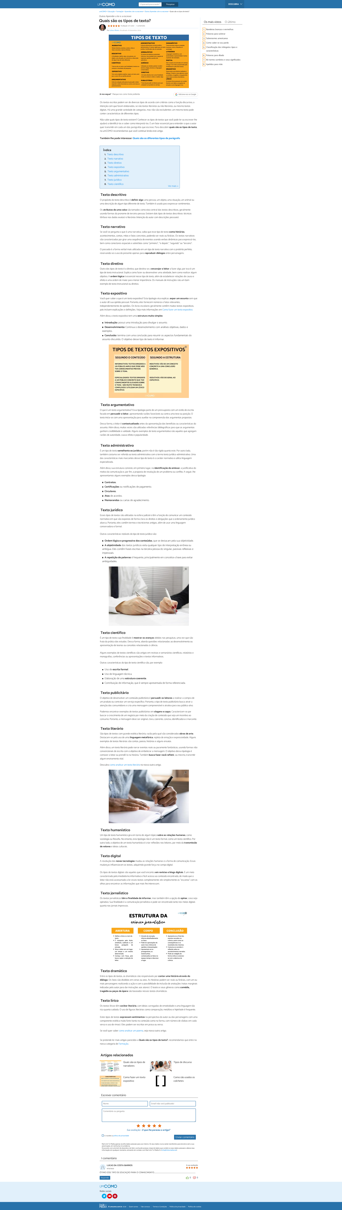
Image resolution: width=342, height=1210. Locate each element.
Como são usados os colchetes (184, 1079)
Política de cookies (194, 1207)
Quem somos (133, 1207)
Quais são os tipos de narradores (134, 1064)
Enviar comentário (185, 1137)
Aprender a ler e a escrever (134, 11)
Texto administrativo (118, 176)
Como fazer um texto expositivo (134, 1079)
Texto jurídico (114, 180)
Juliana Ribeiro (114, 30)
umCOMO (102, 11)
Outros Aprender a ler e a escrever (156, 11)
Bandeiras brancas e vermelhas (219, 29)
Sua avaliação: (134, 1130)
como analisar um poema (131, 1031)
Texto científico (115, 184)
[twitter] (104, 1196)
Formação (119, 11)
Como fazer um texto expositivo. (177, 310)
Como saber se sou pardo (217, 43)
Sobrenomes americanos (217, 38)
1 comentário (140, 26)
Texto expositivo (116, 167)
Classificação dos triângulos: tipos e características (221, 49)
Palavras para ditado (215, 55)
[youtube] (109, 1196)
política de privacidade (121, 1135)
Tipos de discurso (183, 1062)
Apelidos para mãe (214, 64)
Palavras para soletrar (215, 34)
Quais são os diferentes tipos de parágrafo (156, 138)
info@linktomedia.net (169, 1150)
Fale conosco (145, 1207)
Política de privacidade (177, 1207)
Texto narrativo (115, 159)
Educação (111, 11)
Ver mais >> (173, 186)
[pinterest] (114, 1196)
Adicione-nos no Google (187, 94)
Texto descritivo (115, 154)
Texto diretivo (114, 163)
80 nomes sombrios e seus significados (223, 60)
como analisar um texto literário (125, 765)
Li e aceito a (116, 1136)
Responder (105, 1177)
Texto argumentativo (118, 171)
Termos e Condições (160, 1207)
